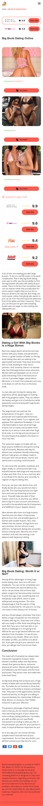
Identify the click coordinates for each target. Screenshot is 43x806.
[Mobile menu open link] (39, 3)
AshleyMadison (18, 81)
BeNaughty (17, 179)
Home (4, 9)
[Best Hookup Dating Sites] (19, 3)
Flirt (14, 130)
